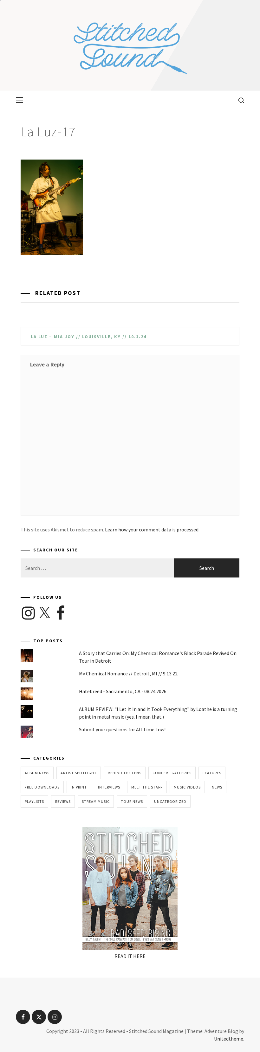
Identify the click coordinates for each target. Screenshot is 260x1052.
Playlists (34, 801)
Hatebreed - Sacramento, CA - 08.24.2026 (122, 691)
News (217, 787)
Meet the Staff (147, 787)
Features (212, 772)
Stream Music (96, 801)
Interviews (109, 787)
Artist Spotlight (79, 772)
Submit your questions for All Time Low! (122, 729)
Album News (37, 772)
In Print (79, 787)
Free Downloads (42, 787)
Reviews (63, 801)
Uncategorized (170, 801)
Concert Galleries (172, 772)
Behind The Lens (124, 772)
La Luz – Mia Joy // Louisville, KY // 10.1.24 (88, 336)
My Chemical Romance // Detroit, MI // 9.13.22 (128, 673)
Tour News (132, 801)
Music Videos (187, 787)
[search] (239, 100)
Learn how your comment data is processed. (152, 529)
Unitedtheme (228, 1038)
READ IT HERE (130, 956)
